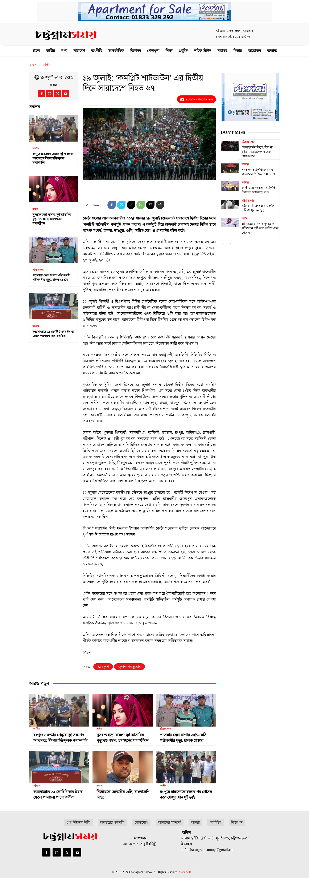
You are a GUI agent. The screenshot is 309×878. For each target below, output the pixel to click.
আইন (35, 209)
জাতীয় (47, 64)
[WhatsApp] (140, 205)
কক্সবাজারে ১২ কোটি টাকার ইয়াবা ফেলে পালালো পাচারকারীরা (53, 334)
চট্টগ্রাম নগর (38, 270)
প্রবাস (99, 785)
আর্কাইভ (215, 822)
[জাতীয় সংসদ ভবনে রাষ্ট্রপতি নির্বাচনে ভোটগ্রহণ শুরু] (230, 186)
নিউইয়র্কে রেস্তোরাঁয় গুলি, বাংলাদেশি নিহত (123, 794)
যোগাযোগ (141, 822)
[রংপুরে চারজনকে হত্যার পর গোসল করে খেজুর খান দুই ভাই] (186, 765)
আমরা (195, 822)
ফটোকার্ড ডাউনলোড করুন (199, 99)
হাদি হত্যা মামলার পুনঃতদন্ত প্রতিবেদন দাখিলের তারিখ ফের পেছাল (260, 228)
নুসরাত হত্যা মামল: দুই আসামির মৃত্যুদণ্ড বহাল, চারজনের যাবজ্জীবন (52, 219)
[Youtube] (65, 93)
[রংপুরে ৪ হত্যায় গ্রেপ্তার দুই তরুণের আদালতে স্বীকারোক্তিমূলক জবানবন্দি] (53, 128)
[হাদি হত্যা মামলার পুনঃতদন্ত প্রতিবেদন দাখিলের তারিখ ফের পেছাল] (230, 222)
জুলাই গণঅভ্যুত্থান (129, 666)
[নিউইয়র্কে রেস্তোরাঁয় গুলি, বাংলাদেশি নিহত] (122, 765)
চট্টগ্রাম (36, 326)
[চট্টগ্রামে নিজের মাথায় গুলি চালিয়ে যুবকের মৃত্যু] (230, 204)
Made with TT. (188, 872)
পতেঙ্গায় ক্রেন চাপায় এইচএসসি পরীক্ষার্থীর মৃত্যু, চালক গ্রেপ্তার (51, 277)
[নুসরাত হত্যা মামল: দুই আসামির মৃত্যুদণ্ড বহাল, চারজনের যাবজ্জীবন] (53, 189)
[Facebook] (41, 93)
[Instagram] (49, 93)
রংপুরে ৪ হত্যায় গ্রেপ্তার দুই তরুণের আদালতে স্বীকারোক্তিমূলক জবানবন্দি (53, 158)
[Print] (160, 205)
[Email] (150, 205)
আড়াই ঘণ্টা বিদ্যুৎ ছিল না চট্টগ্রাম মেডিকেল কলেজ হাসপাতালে (257, 152)
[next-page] (230, 243)
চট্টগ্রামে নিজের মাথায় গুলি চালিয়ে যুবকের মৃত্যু (258, 208)
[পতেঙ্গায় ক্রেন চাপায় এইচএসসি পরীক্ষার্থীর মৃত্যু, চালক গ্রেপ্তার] (53, 249)
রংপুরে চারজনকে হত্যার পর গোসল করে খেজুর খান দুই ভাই (186, 794)
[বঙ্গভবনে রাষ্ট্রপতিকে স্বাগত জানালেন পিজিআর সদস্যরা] (230, 168)
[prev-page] (223, 243)
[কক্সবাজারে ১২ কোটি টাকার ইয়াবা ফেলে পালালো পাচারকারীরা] (53, 306)
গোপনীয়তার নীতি (78, 822)
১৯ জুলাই (103, 666)
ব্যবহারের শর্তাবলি (112, 822)
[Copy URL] (131, 205)
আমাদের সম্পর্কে (169, 822)
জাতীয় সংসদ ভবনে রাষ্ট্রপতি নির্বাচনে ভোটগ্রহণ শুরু (258, 190)
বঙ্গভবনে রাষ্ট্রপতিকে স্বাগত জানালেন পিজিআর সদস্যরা (258, 172)
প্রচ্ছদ (32, 64)
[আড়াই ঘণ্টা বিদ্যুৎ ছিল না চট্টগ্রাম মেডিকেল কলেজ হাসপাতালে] (230, 145)
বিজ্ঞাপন (236, 822)
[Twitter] (57, 93)
